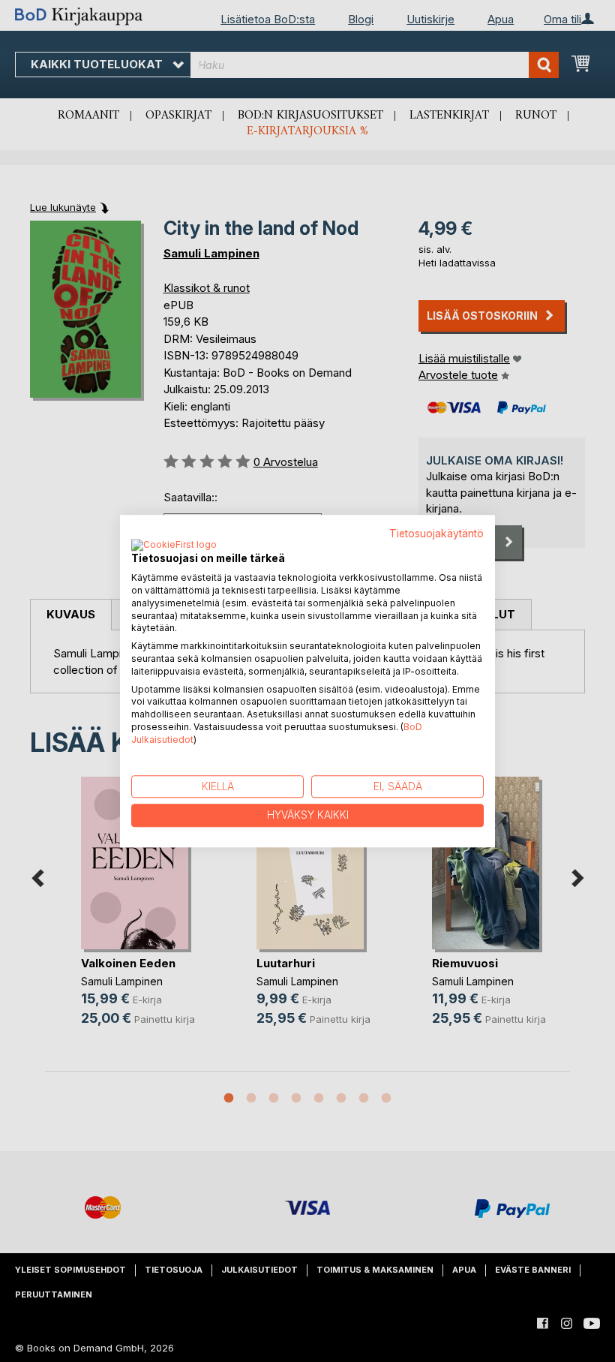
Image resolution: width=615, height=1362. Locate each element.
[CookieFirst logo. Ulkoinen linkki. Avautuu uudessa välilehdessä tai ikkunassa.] (174, 546)
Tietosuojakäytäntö (436, 534)
